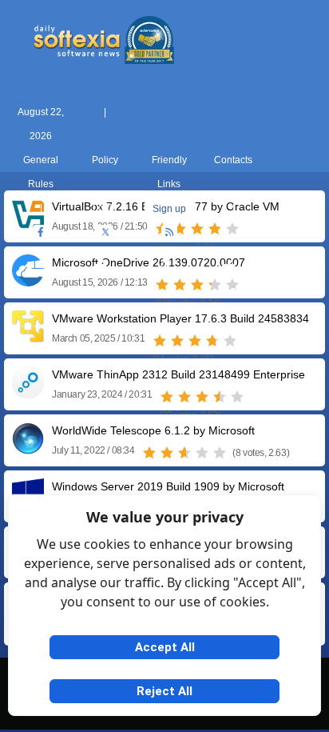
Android (293, 292)
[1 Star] (160, 341)
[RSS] (169, 233)
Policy (105, 160)
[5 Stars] (230, 341)
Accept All (165, 647)
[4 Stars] (212, 341)
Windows (36, 292)
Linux (164, 292)
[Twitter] (105, 233)
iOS (228, 292)
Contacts (233, 160)
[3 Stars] (195, 341)
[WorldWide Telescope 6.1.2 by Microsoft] (28, 448)
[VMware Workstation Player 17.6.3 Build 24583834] (28, 336)
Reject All (164, 691)
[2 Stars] (177, 341)
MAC (100, 292)
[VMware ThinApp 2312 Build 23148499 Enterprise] (28, 392)
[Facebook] (41, 233)
